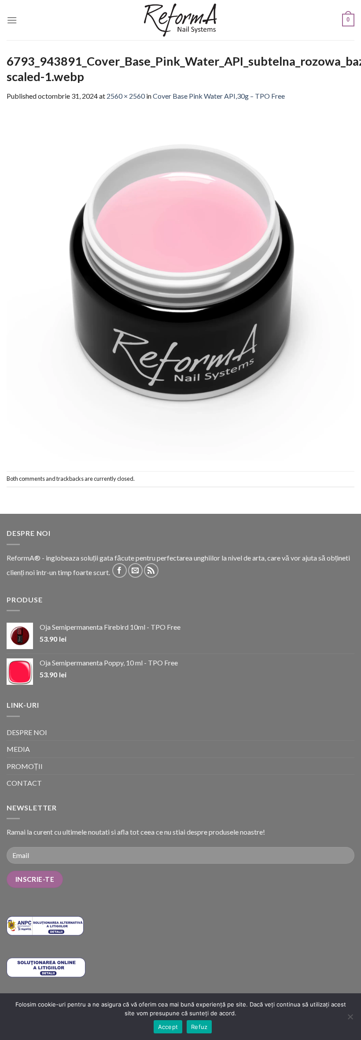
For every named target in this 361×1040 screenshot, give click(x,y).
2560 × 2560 (126, 96)
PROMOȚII (25, 766)
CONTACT (24, 783)
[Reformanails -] (180, 20)
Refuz (199, 1026)
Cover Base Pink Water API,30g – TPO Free (219, 96)
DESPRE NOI (27, 732)
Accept (168, 1026)
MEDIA (18, 749)
